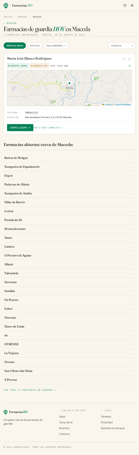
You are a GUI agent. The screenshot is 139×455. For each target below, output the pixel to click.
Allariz (69, 264)
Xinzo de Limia (69, 326)
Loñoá (69, 211)
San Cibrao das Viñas (69, 371)
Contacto (64, 434)
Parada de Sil (69, 220)
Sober (69, 308)
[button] (69, 84)
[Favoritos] (125, 5)
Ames (69, 237)
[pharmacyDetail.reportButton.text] (129, 59)
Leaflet (107, 104)
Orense (69, 362)
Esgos (69, 175)
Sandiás (69, 291)
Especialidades (55, 45)
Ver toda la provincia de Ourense (30, 390)
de (69, 335)
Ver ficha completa (48, 127)
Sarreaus (69, 282)
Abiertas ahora (14, 45)
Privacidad (107, 422)
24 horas (35, 45)
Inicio (8, 17)
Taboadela (69, 273)
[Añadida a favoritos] (124, 59)
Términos (106, 416)
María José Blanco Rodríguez (29, 58)
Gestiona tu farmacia (113, 428)
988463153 (31, 112)
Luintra (69, 246)
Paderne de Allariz (69, 184)
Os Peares (69, 300)
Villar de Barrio (69, 202)
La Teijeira (69, 353)
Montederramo (69, 229)
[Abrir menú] (132, 5)
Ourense (23, 17)
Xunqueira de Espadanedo (69, 166)
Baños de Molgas (69, 158)
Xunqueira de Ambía (69, 193)
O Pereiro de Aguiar (69, 255)
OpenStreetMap (123, 104)
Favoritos (64, 428)
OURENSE (69, 344)
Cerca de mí (65, 422)
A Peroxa (69, 379)
